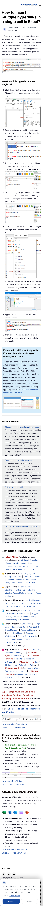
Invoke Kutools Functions (23, 569)
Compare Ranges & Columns (17, 620)
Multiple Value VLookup (26, 590)
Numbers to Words (31, 668)
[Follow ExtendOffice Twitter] (9, 874)
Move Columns (23, 613)
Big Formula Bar (18, 627)
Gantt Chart (16, 656)
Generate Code (12, 563)
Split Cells (9, 677)
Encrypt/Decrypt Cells (27, 636)
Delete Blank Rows (32, 576)
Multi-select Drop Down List (23, 606)
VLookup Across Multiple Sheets (18, 593)
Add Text (36, 649)
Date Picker (17, 633)
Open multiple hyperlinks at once (18, 460)
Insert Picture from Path (23, 665)
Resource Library (28, 630)
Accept (11, 901)
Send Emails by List (14, 639)
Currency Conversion (14, 671)
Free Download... (19, 728)
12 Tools (25, 649)
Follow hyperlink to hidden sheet (18, 487)
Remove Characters (13, 652)
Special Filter (10, 642)
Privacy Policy (14, 896)
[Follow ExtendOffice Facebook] (4, 874)
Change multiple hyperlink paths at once (22, 427)
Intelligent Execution (29, 560)
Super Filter (30, 639)
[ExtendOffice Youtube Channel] (14, 874)
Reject (29, 901)
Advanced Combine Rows (25, 674)
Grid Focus (26, 624)
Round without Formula (27, 583)
